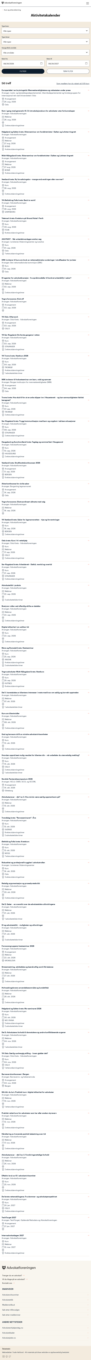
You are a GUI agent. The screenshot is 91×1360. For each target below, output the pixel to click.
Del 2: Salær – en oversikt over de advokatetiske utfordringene (28, 904)
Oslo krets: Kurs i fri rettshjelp (14, 540)
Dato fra (5, 59)
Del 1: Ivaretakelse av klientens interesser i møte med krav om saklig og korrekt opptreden (40, 692)
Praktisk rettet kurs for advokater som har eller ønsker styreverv (29, 1113)
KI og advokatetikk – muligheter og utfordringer (22, 925)
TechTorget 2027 (9, 1217)
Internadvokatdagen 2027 (13, 1235)
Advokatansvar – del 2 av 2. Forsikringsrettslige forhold (25, 1155)
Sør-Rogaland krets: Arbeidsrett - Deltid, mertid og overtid (27, 564)
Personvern (6, 1349)
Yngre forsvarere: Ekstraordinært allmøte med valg (23, 502)
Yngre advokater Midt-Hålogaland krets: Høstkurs (23, 672)
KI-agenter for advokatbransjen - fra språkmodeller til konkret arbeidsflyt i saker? (36, 278)
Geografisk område (9, 48)
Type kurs (5, 26)
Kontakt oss (7, 1283)
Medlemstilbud (8, 1305)
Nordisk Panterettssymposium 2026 (17, 779)
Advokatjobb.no (9, 1338)
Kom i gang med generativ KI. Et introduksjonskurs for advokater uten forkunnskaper (38, 111)
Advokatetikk (7, 1300)
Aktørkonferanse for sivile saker (15, 484)
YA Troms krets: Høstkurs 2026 (15, 356)
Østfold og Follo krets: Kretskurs (15, 841)
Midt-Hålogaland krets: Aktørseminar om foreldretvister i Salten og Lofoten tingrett (37, 155)
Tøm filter (68, 71)
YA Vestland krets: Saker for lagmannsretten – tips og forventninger (31, 520)
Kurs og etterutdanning (12, 10)
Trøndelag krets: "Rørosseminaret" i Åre (19, 818)
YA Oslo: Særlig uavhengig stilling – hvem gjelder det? (25, 1053)
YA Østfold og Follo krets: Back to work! (19, 200)
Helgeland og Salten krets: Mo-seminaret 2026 (21, 1008)
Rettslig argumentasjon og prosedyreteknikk (21, 883)
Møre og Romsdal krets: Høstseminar (18, 648)
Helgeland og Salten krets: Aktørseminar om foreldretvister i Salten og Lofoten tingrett (39, 132)
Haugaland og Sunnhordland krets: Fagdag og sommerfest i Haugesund (32, 442)
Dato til (49, 59)
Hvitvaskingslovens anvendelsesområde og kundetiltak (25, 988)
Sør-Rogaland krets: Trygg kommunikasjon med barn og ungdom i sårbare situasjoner (39, 421)
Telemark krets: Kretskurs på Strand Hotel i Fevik (22, 218)
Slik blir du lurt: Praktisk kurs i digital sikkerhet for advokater (28, 1092)
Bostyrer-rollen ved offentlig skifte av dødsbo (21, 606)
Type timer (6, 37)
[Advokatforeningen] (11, 3)
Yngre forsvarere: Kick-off (13, 299)
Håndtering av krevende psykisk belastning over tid (24, 1134)
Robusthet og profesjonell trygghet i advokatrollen (23, 862)
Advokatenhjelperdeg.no (12, 1328)
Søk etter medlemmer (11, 1315)
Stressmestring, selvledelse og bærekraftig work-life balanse (27, 967)
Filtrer (23, 71)
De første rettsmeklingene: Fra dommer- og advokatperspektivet (29, 1197)
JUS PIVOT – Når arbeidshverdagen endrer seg (21, 239)
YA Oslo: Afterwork (10, 317)
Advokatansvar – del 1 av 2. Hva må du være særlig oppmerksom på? (31, 797)
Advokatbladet (8, 1333)
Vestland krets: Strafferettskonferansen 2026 (21, 463)
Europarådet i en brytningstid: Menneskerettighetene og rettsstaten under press (36, 90)
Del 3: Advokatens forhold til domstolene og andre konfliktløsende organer (34, 1032)
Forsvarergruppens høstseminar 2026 (18, 946)
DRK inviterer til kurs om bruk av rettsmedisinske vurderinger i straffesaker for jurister (39, 260)
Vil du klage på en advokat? (13, 1279)
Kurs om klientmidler (11, 713)
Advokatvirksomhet (10, 1295)
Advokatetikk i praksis (11, 585)
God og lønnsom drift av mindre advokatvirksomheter (25, 734)
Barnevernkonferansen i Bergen (15, 1074)
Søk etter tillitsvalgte (10, 1310)
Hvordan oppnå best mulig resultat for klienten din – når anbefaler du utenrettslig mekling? (41, 755)
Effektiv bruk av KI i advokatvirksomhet (18, 1176)
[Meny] (87, 3)
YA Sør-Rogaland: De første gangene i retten (21, 335)
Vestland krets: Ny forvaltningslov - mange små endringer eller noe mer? (33, 179)
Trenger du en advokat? (12, 1275)
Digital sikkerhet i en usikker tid (15, 627)
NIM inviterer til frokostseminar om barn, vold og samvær (26, 379)
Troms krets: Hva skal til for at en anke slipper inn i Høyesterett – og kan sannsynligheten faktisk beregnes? (43, 398)
